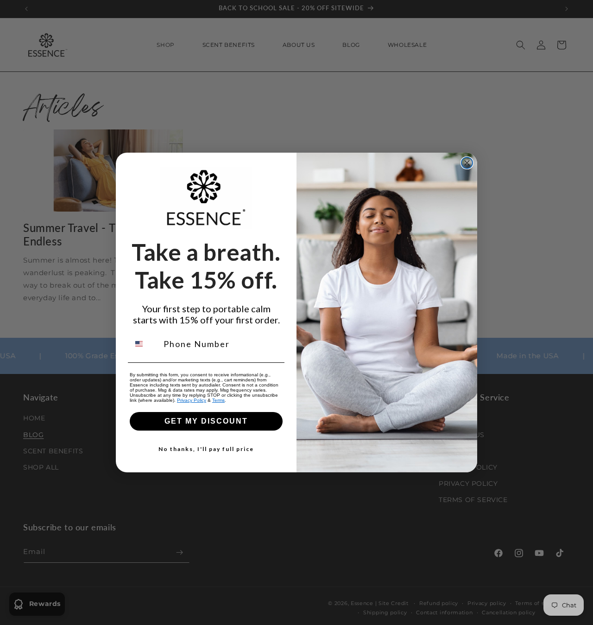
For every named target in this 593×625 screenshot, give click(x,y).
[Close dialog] (467, 162)
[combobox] (144, 344)
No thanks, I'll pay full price (206, 448)
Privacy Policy (191, 400)
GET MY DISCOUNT (206, 421)
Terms (218, 400)
